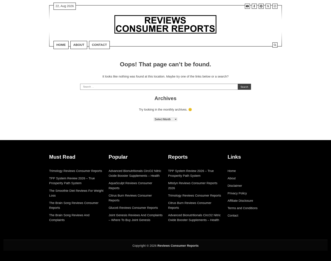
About (78, 45)
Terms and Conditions (243, 208)
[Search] (275, 45)
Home (61, 45)
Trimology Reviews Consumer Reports (75, 171)
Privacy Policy (237, 193)
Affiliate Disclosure (240, 200)
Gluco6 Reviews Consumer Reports (133, 207)
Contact (99, 45)
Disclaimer (235, 185)
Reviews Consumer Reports (178, 245)
